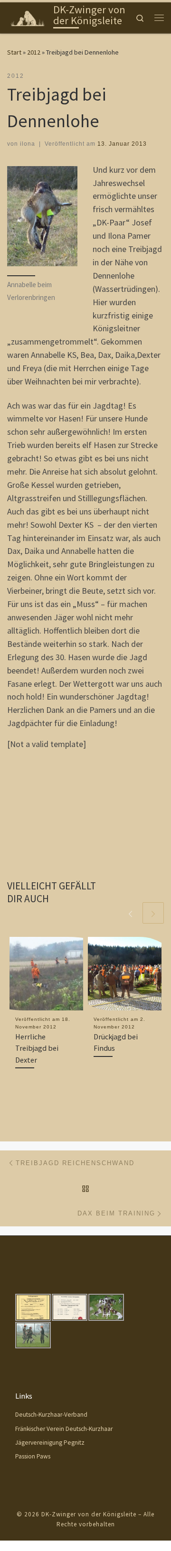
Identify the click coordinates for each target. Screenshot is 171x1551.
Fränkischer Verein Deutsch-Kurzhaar (64, 1429)
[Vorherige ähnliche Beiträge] (130, 913)
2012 (33, 52)
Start (14, 52)
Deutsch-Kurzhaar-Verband (51, 1415)
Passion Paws (32, 1456)
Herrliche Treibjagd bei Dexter (36, 1048)
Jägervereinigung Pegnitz (50, 1443)
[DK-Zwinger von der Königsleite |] (28, 16)
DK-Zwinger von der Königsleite (88, 1514)
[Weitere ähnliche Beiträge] (153, 913)
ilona (27, 143)
